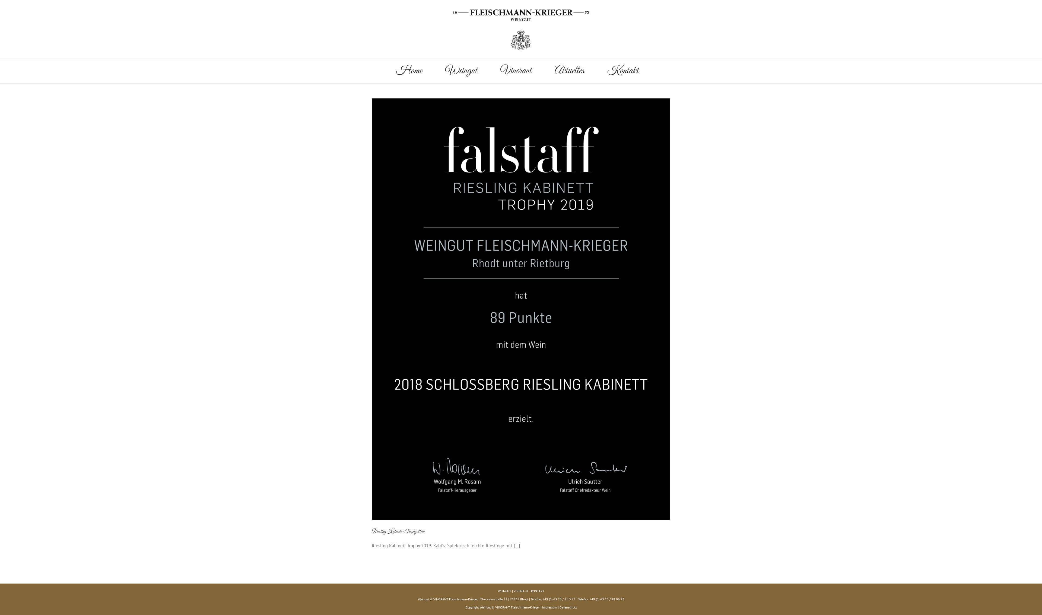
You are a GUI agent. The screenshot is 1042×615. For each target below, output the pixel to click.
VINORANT (521, 591)
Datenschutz (568, 607)
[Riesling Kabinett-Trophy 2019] (521, 309)
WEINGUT (504, 591)
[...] (517, 546)
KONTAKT (537, 591)
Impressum (549, 607)
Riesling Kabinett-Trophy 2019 (398, 532)
